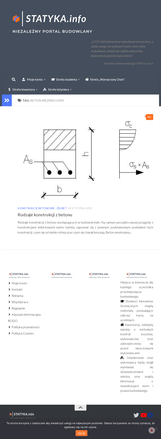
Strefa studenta (65, 79)
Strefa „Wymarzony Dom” (106, 79)
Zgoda (81, 433)
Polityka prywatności (25, 327)
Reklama (17, 295)
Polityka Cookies (22, 333)
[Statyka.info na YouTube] (143, 415)
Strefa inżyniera (57, 89)
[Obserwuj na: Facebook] (150, 415)
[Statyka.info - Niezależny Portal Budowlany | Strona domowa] (52, 22)
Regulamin (18, 308)
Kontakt (17, 289)
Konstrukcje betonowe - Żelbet (42, 208)
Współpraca (19, 302)
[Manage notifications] (152, 430)
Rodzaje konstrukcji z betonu (45, 214)
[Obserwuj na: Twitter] (136, 415)
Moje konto (19, 283)
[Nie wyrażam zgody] (156, 429)
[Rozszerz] (7, 100)
